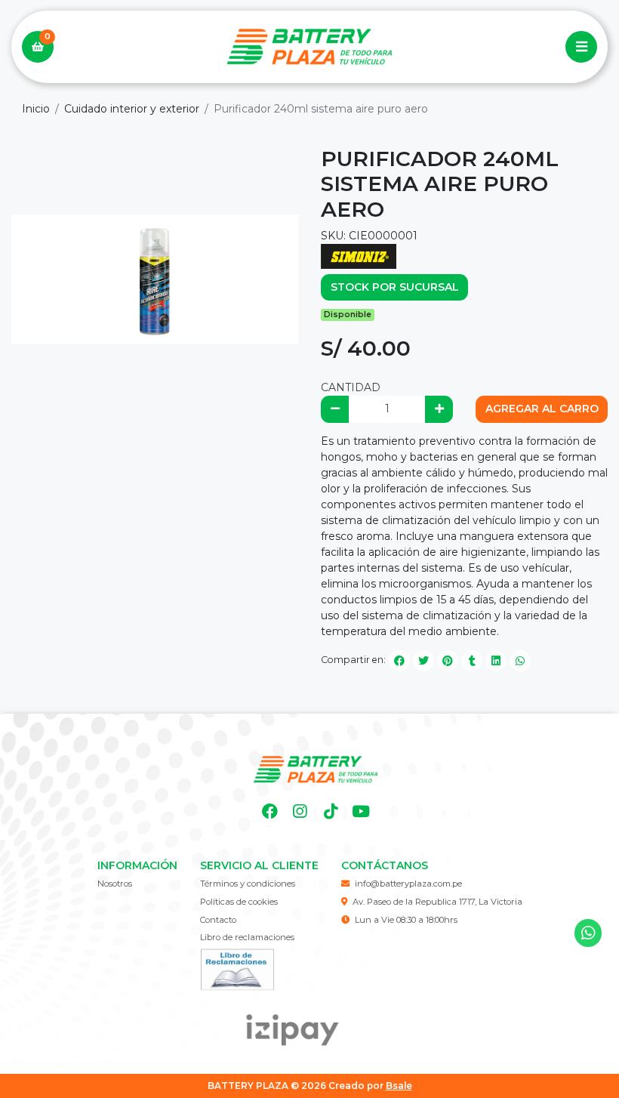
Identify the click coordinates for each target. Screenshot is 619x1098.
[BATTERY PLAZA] (309, 47)
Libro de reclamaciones (247, 937)
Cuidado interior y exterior (131, 109)
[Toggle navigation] (581, 47)
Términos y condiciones (247, 883)
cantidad (350, 387)
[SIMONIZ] (358, 255)
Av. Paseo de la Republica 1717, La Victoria (437, 901)
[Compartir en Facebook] (399, 660)
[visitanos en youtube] (361, 812)
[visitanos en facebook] (270, 812)
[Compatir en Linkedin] (496, 660)
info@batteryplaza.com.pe (408, 883)
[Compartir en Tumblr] (471, 660)
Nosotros (114, 883)
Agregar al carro (542, 408)
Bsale (399, 1085)
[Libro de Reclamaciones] (238, 968)
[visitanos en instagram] (300, 812)
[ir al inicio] (315, 769)
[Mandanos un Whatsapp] (588, 933)
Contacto (218, 919)
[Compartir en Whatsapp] (520, 660)
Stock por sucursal (395, 287)
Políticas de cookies (239, 901)
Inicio (36, 109)
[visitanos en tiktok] (330, 812)
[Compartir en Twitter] (423, 660)
